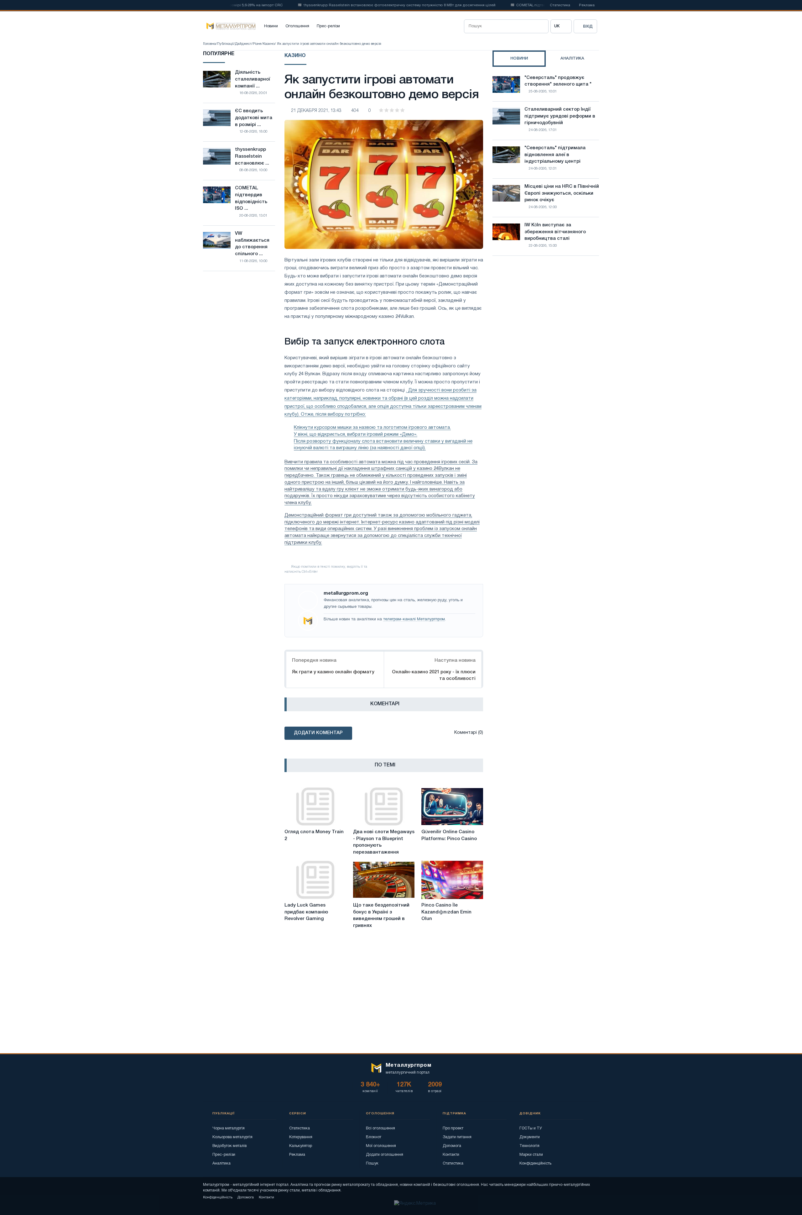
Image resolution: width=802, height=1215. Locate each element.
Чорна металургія (228, 1128)
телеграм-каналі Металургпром (414, 619)
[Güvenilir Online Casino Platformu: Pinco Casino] (452, 806)
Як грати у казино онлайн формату (333, 672)
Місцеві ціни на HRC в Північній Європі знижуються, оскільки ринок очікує (561, 193)
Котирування (300, 1137)
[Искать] (542, 26)
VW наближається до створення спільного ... (252, 243)
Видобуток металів (229, 1146)
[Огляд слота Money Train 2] (315, 806)
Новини (271, 26)
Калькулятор (300, 1146)
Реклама (587, 5)
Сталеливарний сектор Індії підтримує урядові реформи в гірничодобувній (559, 116)
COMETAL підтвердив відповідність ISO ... (251, 198)
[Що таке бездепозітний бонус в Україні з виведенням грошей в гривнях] (384, 880)
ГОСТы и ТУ (530, 1128)
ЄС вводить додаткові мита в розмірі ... (253, 118)
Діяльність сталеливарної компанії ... (252, 79)
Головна (209, 43)
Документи (529, 1137)
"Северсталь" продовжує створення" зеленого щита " (557, 81)
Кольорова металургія (232, 1137)
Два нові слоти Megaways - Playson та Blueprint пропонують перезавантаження (383, 842)
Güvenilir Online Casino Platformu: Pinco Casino (449, 835)
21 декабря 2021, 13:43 (316, 111)
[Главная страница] (229, 26)
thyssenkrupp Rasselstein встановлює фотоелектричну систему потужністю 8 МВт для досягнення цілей (377, 5)
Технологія (529, 1146)
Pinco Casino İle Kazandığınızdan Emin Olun (446, 912)
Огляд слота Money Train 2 (314, 835)
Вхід (588, 26)
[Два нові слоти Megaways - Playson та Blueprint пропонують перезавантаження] (384, 806)
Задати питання (457, 1137)
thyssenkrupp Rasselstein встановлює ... (252, 156)
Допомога (452, 1146)
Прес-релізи (328, 26)
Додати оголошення (384, 1154)
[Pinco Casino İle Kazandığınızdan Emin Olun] (452, 880)
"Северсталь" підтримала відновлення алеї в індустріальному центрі (555, 155)
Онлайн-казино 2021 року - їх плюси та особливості (434, 675)
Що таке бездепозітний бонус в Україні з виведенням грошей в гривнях (381, 915)
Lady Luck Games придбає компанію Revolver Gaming (306, 912)
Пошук (372, 1163)
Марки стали (531, 1154)
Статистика (560, 5)
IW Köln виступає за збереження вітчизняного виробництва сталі (555, 232)
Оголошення (297, 26)
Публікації (225, 43)
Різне (257, 43)
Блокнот (373, 1137)
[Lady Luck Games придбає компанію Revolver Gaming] (315, 880)
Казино (269, 43)
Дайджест (243, 43)
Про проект (453, 1128)
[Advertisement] (545, 315)
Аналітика (221, 1163)
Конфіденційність (535, 1163)
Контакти (451, 1154)
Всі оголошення (380, 1128)
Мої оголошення (381, 1146)
